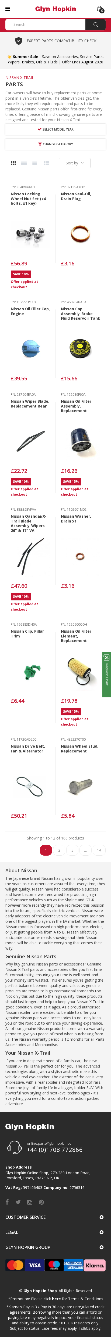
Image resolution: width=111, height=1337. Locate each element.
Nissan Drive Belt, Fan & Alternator (28, 749)
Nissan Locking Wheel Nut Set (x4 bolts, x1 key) (28, 198)
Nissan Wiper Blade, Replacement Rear (30, 404)
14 (99, 850)
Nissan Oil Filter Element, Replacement (76, 636)
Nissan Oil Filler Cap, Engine (30, 311)
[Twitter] (18, 1202)
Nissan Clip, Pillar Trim (27, 634)
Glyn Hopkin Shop (40, 1290)
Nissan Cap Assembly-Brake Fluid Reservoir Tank (80, 313)
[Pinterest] (41, 1202)
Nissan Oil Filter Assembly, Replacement (76, 406)
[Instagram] (29, 1202)
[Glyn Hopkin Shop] (55, 8)
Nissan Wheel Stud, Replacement (79, 749)
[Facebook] (7, 1202)
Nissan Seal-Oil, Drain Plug (76, 196)
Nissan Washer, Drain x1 (76, 519)
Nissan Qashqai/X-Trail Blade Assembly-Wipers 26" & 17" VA (29, 523)
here (56, 1298)
